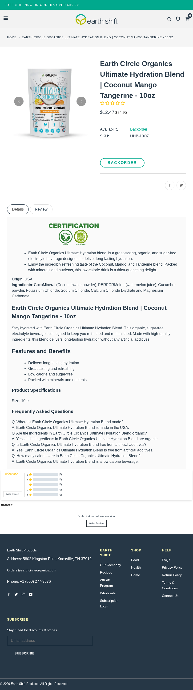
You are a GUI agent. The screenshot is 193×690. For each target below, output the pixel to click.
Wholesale (108, 593)
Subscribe (25, 653)
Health (136, 567)
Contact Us (170, 596)
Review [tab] (41, 209)
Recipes (106, 572)
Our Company (110, 565)
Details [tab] (18, 209)
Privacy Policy (172, 567)
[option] (50, 101)
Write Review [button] (12, 494)
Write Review (96, 523)
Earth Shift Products (22, 550)
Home (11, 37)
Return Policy (172, 575)
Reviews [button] (7, 505)
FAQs (166, 560)
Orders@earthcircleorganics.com (31, 570)
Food (135, 560)
